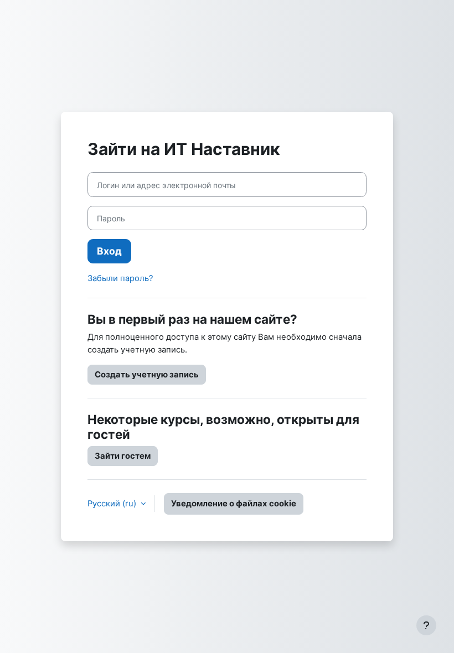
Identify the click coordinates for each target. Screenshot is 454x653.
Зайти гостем (123, 456)
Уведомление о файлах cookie (233, 504)
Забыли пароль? (120, 278)
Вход (109, 251)
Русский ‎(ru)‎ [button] (112, 504)
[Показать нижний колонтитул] (426, 625)
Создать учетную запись (147, 375)
